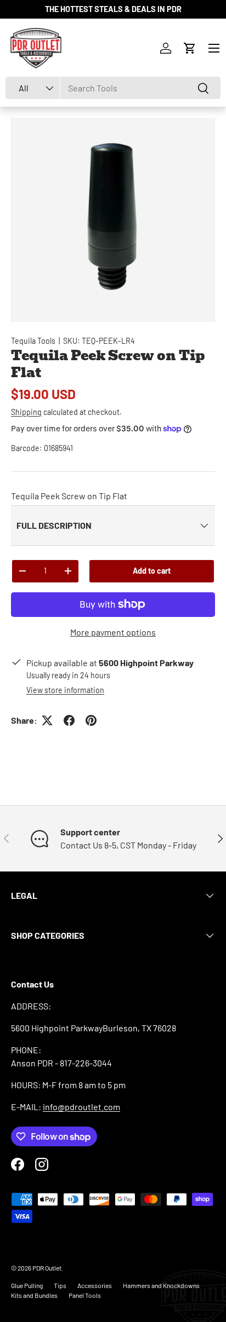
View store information (65, 690)
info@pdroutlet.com (81, 1106)
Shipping (26, 412)
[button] (190, 48)
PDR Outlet (46, 1268)
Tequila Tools (33, 340)
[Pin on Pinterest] (91, 720)
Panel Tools (85, 1295)
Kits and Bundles (34, 1295)
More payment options (113, 632)
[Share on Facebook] (69, 720)
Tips (60, 1285)
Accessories (94, 1285)
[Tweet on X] (47, 720)
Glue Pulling (27, 1285)
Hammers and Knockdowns (161, 1285)
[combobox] (113, 88)
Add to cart (152, 570)
